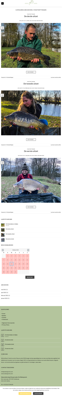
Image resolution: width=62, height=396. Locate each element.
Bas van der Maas (39, 20)
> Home (3, 313)
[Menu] (2, 3)
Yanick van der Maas (39, 88)
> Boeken (3, 315)
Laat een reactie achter (56, 77)
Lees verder (31, 72)
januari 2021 (4, 298)
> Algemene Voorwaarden (8, 323)
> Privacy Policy (5, 325)
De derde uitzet (31, 16)
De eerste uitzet (31, 151)
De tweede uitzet (31, 84)
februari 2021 (4, 295)
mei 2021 (3, 289)
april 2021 (3, 292)
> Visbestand (4, 319)
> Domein (3, 317)
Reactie (7, 225)
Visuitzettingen (31, 14)
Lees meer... (38, 362)
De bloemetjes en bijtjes (12, 224)
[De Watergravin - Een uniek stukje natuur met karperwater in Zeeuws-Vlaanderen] (31, 3)
